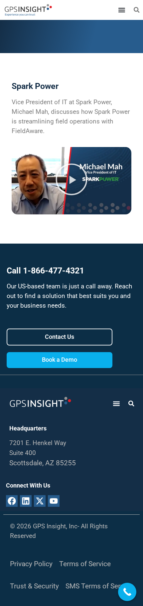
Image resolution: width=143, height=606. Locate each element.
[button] (121, 10)
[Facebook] (12, 501)
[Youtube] (54, 501)
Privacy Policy (31, 564)
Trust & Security (34, 586)
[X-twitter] (40, 501)
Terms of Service (85, 564)
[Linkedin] (26, 501)
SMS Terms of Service (99, 586)
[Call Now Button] (127, 592)
